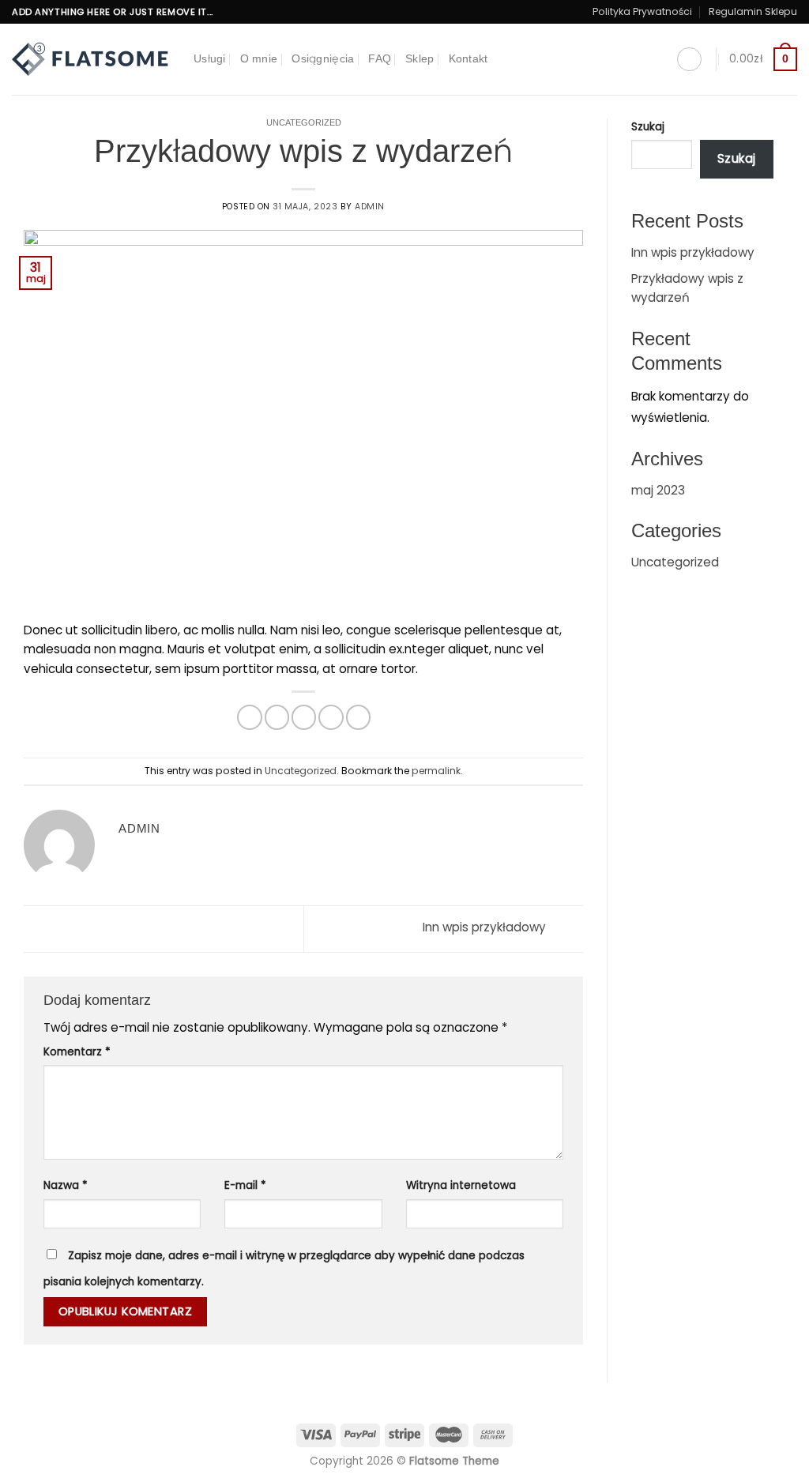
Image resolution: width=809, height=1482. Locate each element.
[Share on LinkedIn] (358, 717)
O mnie (259, 59)
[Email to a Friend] (304, 717)
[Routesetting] (91, 59)
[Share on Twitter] (277, 717)
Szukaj (647, 126)
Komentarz (77, 1051)
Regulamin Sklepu (753, 11)
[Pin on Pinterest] (330, 717)
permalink (436, 770)
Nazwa (65, 1185)
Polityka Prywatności (642, 11)
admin (370, 207)
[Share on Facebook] (249, 717)
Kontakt (468, 59)
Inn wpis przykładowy (486, 928)
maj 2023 (658, 490)
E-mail (245, 1185)
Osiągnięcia (323, 59)
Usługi (210, 59)
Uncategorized (303, 122)
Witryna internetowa (461, 1185)
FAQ (379, 59)
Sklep (419, 59)
